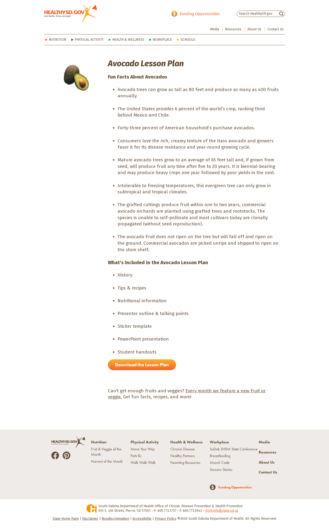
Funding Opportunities (200, 14)
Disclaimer (90, 519)
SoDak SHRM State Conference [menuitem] (233, 449)
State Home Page (66, 519)
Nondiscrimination (115, 519)
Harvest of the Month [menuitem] (107, 461)
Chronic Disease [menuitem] (182, 449)
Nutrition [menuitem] (57, 40)
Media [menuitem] (214, 29)
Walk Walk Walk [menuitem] (143, 462)
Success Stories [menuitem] (221, 469)
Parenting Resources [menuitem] (185, 462)
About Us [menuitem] (254, 29)
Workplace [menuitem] (162, 40)
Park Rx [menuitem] (136, 455)
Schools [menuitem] (188, 40)
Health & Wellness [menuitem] (128, 40)
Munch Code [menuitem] (220, 462)
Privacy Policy (165, 519)
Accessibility (141, 519)
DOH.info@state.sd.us (221, 511)
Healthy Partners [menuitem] (182, 455)
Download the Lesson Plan (142, 365)
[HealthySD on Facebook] (55, 455)
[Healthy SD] (70, 13)
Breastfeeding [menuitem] (220, 455)
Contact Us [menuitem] (275, 29)
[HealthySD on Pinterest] (66, 455)
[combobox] (261, 14)
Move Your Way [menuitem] (143, 449)
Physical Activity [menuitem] (89, 40)
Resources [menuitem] (233, 29)
